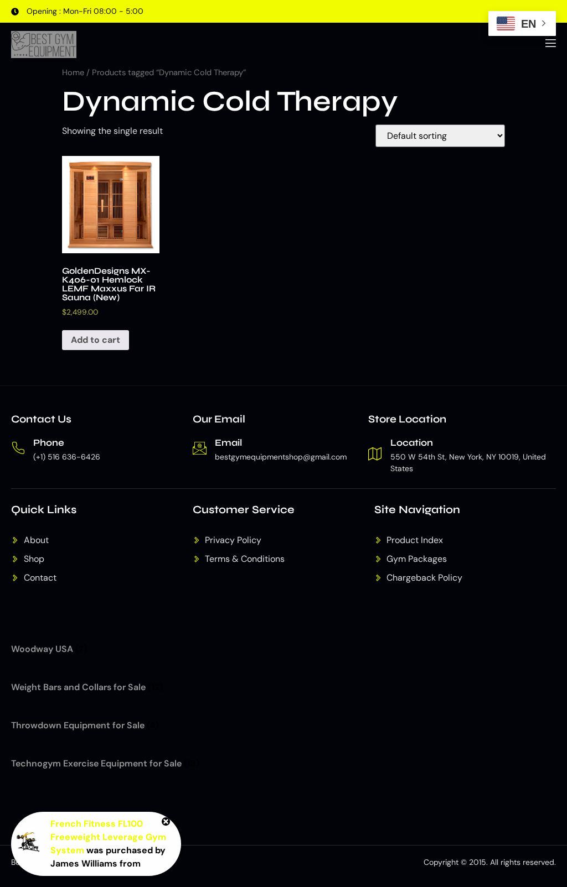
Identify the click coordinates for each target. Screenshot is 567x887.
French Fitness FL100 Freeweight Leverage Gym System (108, 837)
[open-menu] (550, 44)
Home (73, 72)
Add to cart (95, 340)
